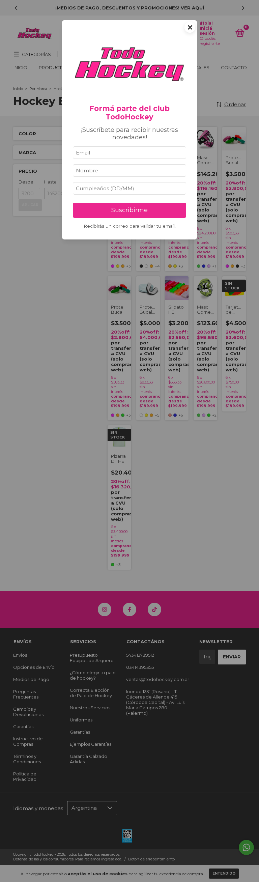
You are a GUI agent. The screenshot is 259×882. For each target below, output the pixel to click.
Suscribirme (129, 210)
